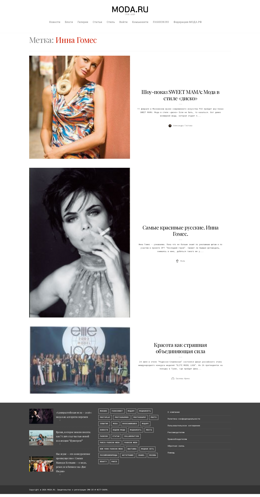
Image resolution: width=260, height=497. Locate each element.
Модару (145, 424)
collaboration (131, 436)
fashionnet (117, 411)
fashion (104, 436)
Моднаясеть (135, 430)
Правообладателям (177, 439)
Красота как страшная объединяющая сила (180, 348)
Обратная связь (176, 445)
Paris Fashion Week (110, 443)
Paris (114, 462)
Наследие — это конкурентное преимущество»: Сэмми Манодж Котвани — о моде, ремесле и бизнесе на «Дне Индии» (73, 462)
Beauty (103, 462)
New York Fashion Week (111, 449)
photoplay (105, 417)
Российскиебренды (108, 455)
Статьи (97, 22)
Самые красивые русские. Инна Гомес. (180, 230)
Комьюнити (140, 22)
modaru (103, 411)
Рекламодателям (176, 432)
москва (152, 455)
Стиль (111, 22)
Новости (54, 22)
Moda (115, 424)
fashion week (130, 443)
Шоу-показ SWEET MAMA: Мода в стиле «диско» (180, 95)
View (78, 107)
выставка (132, 449)
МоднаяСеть (145, 411)
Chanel (141, 455)
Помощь (171, 452)
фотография (127, 455)
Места (149, 430)
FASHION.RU (161, 22)
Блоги (69, 22)
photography (139, 417)
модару (131, 411)
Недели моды (119, 430)
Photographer (122, 417)
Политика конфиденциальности (184, 418)
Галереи (82, 22)
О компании (174, 412)
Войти (123, 22)
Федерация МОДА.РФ (187, 22)
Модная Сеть (147, 449)
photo (154, 417)
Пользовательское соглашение (184, 425)
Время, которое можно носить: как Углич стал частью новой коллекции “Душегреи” (73, 436)
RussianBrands (129, 424)
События (104, 424)
